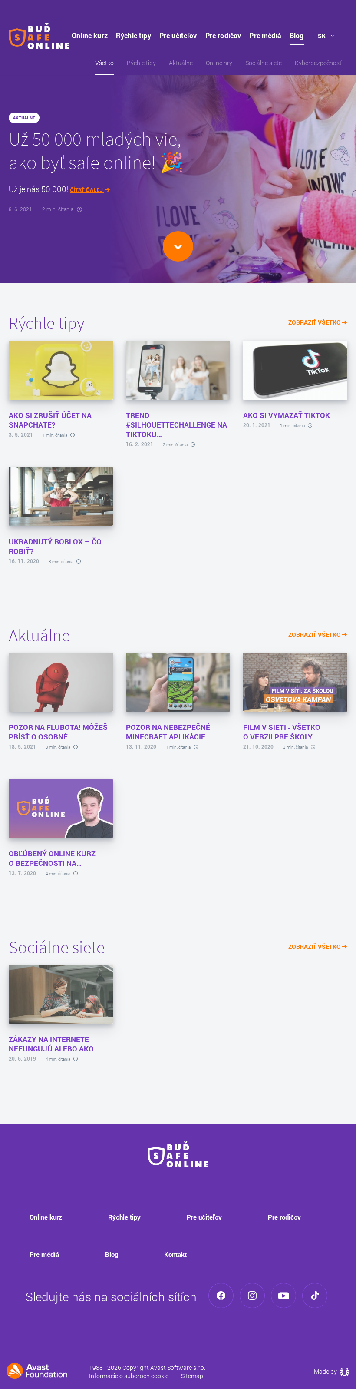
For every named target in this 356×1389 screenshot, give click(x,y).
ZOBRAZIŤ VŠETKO (315, 322)
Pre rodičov (223, 35)
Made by (331, 1371)
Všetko (104, 63)
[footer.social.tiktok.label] (314, 1295)
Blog (297, 35)
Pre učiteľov (178, 35)
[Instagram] (252, 1295)
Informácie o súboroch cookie (128, 1376)
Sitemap (192, 1376)
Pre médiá (265, 35)
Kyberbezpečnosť (318, 63)
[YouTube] (283, 1295)
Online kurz (90, 35)
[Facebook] (221, 1295)
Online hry (219, 63)
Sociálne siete (263, 63)
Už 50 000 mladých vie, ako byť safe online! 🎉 (96, 150)
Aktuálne (181, 63)
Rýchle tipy (133, 35)
